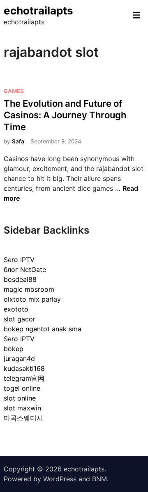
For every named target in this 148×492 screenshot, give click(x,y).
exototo (16, 309)
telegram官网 (24, 378)
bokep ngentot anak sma (42, 329)
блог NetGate (25, 269)
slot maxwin (22, 408)
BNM (99, 479)
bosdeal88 (20, 279)
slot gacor (19, 319)
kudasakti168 (24, 368)
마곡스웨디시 (23, 418)
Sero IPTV (19, 259)
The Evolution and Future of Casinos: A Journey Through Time (65, 115)
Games (14, 91)
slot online (20, 398)
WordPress (59, 479)
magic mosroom (29, 289)
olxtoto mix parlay (32, 299)
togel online (22, 388)
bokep (13, 348)
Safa (18, 141)
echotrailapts (38, 10)
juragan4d (19, 358)
